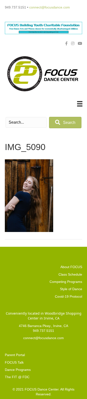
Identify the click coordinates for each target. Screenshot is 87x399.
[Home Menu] (80, 104)
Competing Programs (66, 282)
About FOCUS (71, 267)
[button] (65, 122)
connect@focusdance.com (49, 7)
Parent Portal (15, 355)
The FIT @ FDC (17, 377)
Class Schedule (70, 274)
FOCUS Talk (14, 362)
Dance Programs (18, 370)
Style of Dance (71, 289)
